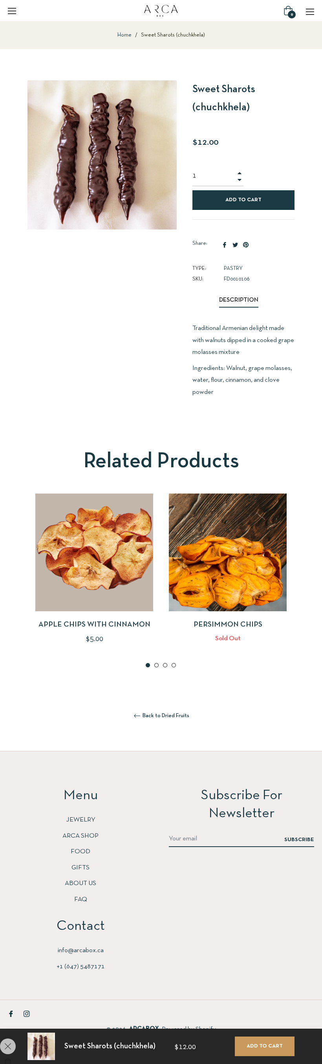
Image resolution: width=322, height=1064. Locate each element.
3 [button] (165, 665)
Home (124, 35)
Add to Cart (265, 1046)
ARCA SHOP (80, 836)
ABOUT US (80, 883)
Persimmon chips (228, 624)
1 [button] (148, 665)
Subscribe (299, 839)
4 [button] (174, 665)
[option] (94, 582)
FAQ (80, 899)
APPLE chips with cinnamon (94, 624)
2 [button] (156, 665)
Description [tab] (238, 300)
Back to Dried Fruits (165, 715)
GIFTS (80, 868)
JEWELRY (80, 820)
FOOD (80, 851)
